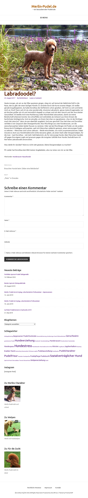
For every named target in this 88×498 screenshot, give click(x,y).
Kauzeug (79, 346)
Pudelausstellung (45, 351)
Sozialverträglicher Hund (66, 355)
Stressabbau (15, 360)
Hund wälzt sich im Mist (46, 346)
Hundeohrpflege (45, 341)
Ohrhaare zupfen (33, 351)
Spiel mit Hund (8, 360)
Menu (45, 18)
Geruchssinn (72, 336)
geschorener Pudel (9, 341)
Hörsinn (55, 346)
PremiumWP (69, 492)
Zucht (46, 360)
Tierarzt (21, 360)
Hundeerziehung (25, 340)
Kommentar (8, 196)
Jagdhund (61, 346)
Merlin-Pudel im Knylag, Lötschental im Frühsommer (22, 301)
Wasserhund (27, 360)
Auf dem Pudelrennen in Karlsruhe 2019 (17, 310)
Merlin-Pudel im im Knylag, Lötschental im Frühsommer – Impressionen (28, 292)
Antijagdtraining (8, 336)
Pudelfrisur (11, 355)
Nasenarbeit (25, 351)
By (22, 98)
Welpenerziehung (38, 360)
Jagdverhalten (70, 346)
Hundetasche (35, 346)
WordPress (54, 492)
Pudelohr (20, 356)
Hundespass (9, 346)
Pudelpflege (35, 356)
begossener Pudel (20, 336)
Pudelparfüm (26, 356)
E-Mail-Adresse (10, 231)
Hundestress (23, 346)
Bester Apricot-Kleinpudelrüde (14, 283)
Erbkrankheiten (61, 336)
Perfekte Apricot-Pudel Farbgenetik (16, 274)
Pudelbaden (55, 351)
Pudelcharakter (67, 351)
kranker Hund (9, 351)
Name (6, 220)
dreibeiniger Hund (52, 336)
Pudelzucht (45, 356)
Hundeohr (37, 341)
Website (7, 242)
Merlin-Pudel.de (44, 6)
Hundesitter (71, 341)
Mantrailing (18, 351)
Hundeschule (64, 341)
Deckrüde (32, 336)
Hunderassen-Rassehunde (22, 157)
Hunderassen (55, 341)
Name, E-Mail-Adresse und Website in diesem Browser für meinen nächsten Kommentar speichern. (39, 253)
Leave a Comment (36, 98)
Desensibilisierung (42, 336)
